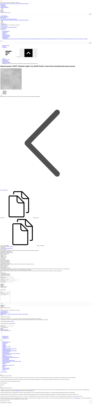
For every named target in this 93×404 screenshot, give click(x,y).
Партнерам (25, 38)
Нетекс (12, 321)
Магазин (4, 32)
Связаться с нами (6, 338)
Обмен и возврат (44, 38)
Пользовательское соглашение (82, 38)
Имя (1, 276)
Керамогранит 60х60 (8, 248)
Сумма (1, 282)
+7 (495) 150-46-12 (3, 6)
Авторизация (2, 5)
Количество (2, 280)
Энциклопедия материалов (32, 38)
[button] (3, 4)
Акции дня (5, 33)
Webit (14, 323)
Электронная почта (4, 279)
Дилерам (49, 38)
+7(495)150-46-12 (18, 390)
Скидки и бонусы (14, 38)
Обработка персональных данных (70, 38)
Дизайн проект (54, 38)
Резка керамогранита (6, 35)
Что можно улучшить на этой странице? (20, 314)
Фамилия (2, 277)
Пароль (1, 326)
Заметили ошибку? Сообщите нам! (6, 314)
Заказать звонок (3, 313)
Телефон (2, 278)
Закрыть (2, 285)
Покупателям (20, 38)
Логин (1, 325)
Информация (5, 337)
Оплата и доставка (6, 34)
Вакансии (9, 38)
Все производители (6, 45)
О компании (5, 38)
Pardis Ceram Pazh (10, 246)
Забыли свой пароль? (4, 329)
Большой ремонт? (6, 36)
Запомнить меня (5, 327)
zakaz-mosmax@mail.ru (4, 7)
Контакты (39, 38)
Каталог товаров (6, 336)
